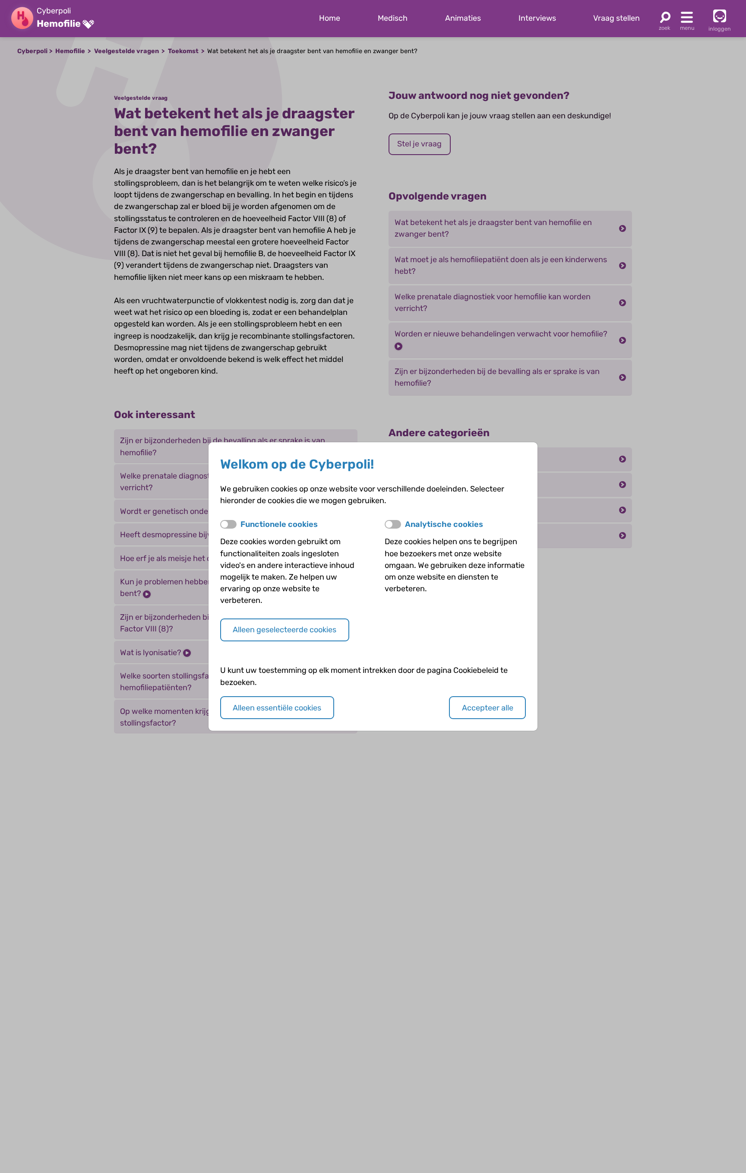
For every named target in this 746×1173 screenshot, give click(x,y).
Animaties (463, 18)
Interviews (537, 18)
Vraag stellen (616, 18)
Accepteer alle (487, 708)
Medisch (393, 18)
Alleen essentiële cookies (277, 708)
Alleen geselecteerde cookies (284, 629)
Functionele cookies (279, 524)
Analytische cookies (444, 524)
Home (329, 18)
